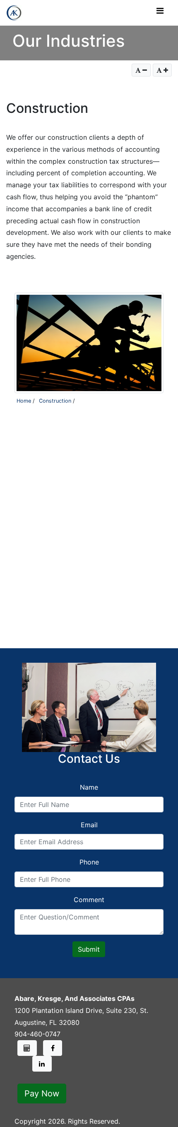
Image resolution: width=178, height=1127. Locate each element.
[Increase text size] (162, 70)
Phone (89, 862)
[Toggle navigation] (159, 13)
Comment (89, 899)
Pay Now (41, 1093)
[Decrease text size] (141, 70)
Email (89, 825)
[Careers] (27, 1048)
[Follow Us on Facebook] (53, 1048)
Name (89, 787)
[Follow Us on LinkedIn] (42, 1064)
